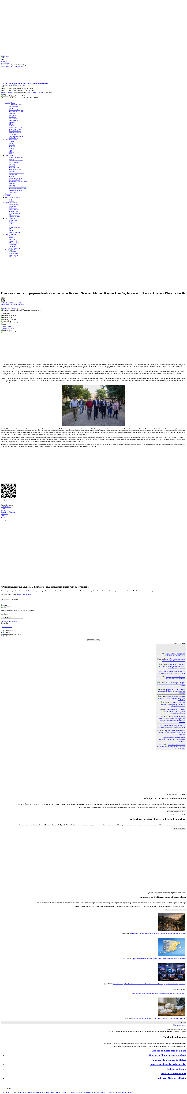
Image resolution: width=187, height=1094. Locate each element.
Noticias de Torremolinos (173, 1073)
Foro (6, 85)
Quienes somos (37, 1092)
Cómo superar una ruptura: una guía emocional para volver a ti (175, 677)
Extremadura (13, 174)
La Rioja (12, 185)
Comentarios (14, 308)
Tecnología (12, 246)
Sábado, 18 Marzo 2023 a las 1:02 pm (12, 304)
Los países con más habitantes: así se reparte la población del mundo (173, 660)
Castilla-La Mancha (15, 169)
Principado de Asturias (16, 160)
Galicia (11, 176)
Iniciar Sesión (5, 63)
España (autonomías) (15, 190)
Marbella (12, 122)
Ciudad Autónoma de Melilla (18, 188)
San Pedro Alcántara (19, 92)
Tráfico (3, 508)
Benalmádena (13, 106)
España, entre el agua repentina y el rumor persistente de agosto (175, 654)
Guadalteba (12, 117)
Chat (2, 85)
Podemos (12, 222)
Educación (12, 239)
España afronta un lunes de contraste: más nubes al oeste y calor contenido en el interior (174, 711)
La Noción (4, 83)
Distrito (3, 515)
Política (7, 218)
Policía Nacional (14, 209)
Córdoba (12, 145)
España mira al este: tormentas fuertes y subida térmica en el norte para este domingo (171, 691)
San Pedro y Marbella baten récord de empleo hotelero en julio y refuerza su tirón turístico (171, 746)
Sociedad (8, 234)
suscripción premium (29, 591)
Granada (12, 146)
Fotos (28, 92)
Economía (8, 194)
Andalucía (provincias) (16, 157)
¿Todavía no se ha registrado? (10, 621)
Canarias (12, 164)
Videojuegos (13, 244)
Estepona (12, 113)
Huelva (11, 148)
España (7, 155)
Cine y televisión (14, 248)
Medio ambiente (14, 243)
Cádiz (11, 143)
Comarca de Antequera (16, 110)
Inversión (4, 510)
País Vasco (12, 183)
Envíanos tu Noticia (49, 1092)
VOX (11, 223)
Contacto (59, 1092)
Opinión (7, 250)
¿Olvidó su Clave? (6, 627)
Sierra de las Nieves (15, 132)
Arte (10, 199)
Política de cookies (99, 1092)
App (10, 85)
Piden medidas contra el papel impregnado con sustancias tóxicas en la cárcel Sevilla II (171, 672)
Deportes (7, 195)
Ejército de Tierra (14, 216)
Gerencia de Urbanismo (8, 512)
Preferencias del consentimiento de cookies (119, 1092)
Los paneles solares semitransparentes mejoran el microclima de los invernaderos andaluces (172, 739)
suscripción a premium (24, 594)
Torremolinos (13, 134)
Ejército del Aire (14, 215)
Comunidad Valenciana (16, 173)
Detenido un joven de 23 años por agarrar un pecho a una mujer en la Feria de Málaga (171, 698)
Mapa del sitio (27, 1092)
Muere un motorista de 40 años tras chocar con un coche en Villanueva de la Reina (171, 683)
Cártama (12, 108)
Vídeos (33, 92)
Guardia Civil (13, 211)
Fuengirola (12, 115)
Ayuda (20, 1092)
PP (10, 229)
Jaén (10, 150)
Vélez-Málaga (13, 138)
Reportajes (12, 251)
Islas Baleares (13, 162)
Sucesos (11, 236)
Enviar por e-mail (6, 326)
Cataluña (12, 171)
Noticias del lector (14, 253)
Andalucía (8, 139)
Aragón (11, 159)
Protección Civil (14, 204)
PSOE (11, 230)
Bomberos (12, 206)
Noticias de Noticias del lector (171, 1078)
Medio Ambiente (6, 507)
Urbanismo (4, 514)
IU (10, 225)
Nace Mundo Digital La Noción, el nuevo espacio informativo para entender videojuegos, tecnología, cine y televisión (172, 719)
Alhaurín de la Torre (15, 104)
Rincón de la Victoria (15, 127)
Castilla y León (14, 167)
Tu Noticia (40, 92)
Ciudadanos (13, 220)
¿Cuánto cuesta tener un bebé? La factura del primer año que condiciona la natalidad (171, 732)
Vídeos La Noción (6, 92)
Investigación (13, 241)
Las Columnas (13, 255)
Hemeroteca (48, 92)
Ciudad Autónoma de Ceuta (17, 187)
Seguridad (8, 202)
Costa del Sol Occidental (17, 111)
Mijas (11, 124)
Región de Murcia (14, 180)
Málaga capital (13, 120)
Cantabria (12, 166)
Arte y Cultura (9, 197)
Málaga (7, 103)
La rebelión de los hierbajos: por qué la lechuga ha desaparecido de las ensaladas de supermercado (172, 666)
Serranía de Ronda (15, 131)
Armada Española (14, 213)
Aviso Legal (66, 1092)
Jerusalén (3, 517)
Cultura (11, 201)
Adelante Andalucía (15, 227)
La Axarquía (13, 118)
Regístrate (4, 61)
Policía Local (13, 208)
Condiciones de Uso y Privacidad (81, 1092)
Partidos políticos (14, 232)
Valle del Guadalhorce (16, 136)
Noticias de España (176, 1069)
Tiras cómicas (13, 257)
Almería (11, 141)
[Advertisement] (59, 14)
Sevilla (11, 153)
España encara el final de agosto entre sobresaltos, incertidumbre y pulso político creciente (172, 704)
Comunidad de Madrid (16, 178)
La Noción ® (5, 1092)
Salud (11, 237)
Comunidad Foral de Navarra (18, 181)
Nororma (12, 125)
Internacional (13, 192)
